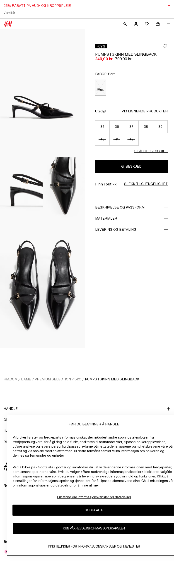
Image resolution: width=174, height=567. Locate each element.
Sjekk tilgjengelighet (146, 184)
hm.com (10, 379)
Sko (78, 379)
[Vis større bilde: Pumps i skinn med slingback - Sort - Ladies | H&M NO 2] (21, 189)
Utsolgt (100, 111)
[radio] (100, 88)
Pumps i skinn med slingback (112, 379)
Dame (26, 379)
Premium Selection (53, 379)
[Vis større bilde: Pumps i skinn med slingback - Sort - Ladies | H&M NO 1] (42, 93)
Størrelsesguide (151, 151)
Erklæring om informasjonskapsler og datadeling (94, 497)
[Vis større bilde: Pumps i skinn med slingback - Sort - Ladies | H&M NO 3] (64, 189)
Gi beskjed (131, 166)
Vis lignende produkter (145, 111)
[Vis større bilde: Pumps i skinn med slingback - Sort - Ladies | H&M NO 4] (42, 284)
